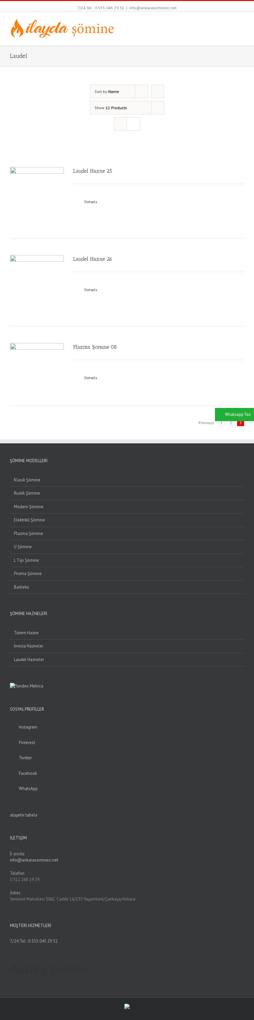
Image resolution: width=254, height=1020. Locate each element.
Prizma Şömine (28, 573)
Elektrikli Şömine (29, 520)
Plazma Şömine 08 (95, 347)
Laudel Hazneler (29, 659)
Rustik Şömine (27, 493)
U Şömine (23, 547)
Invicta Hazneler (28, 646)
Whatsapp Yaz (238, 414)
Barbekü (21, 587)
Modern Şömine (28, 507)
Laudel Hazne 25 (92, 171)
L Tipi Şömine (26, 560)
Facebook (28, 773)
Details (90, 201)
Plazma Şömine (28, 533)
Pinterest (27, 742)
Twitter (25, 758)
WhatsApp (28, 788)
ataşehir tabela (23, 815)
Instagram (28, 727)
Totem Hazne (26, 633)
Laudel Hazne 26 (92, 259)
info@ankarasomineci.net (153, 7)
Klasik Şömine (27, 480)
